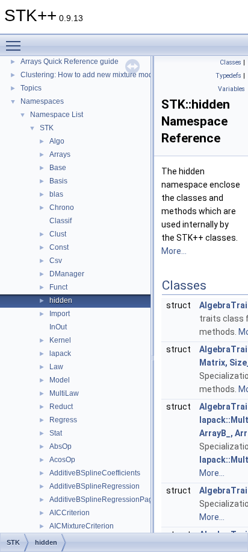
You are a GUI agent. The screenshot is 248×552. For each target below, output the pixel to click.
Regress (63, 420)
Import (59, 313)
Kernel (60, 340)
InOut (58, 327)
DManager (66, 274)
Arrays (59, 154)
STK (47, 128)
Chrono (61, 207)
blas (56, 194)
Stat (55, 433)
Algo (56, 141)
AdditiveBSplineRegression (94, 486)
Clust (57, 234)
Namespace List (56, 114)
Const (59, 247)
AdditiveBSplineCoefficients (94, 473)
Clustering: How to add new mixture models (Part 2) (104, 75)
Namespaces (42, 101)
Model (59, 380)
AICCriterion (69, 513)
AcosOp (62, 459)
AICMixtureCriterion (81, 526)
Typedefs (228, 76)
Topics (31, 88)
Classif (60, 221)
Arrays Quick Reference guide (69, 61)
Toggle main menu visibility (15, 45)
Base (57, 167)
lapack (60, 353)
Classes (230, 62)
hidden (60, 300)
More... (174, 251)
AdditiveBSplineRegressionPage (103, 499)
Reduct (61, 406)
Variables (231, 89)
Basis (58, 181)
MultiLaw (64, 393)
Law (56, 367)
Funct (58, 287)
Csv (55, 260)
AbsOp (60, 446)
